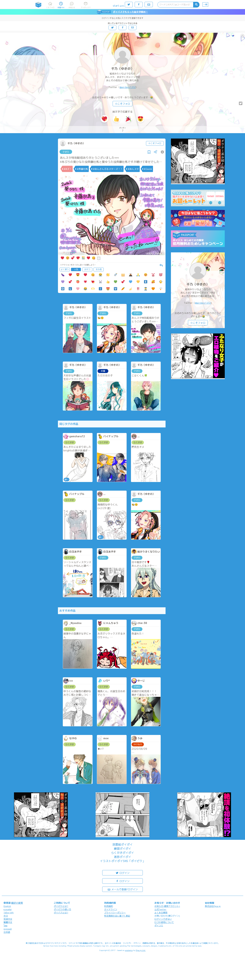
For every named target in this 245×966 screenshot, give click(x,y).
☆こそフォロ (122, 103)
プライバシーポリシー (115, 912)
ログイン (124, 873)
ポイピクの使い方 (62, 909)
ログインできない (163, 919)
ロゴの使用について (164, 922)
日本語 (7, 932)
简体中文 (8, 919)
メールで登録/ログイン (124, 889)
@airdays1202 (128, 87)
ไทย (5, 925)
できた (65, 151)
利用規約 (108, 906)
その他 (99, 269)
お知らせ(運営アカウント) (167, 906)
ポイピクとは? (61, 906)
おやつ (87, 269)
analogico (129, 950)
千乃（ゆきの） (122, 68)
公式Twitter (160, 909)
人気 (76, 269)
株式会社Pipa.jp (213, 906)
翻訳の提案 (17, 902)
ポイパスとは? (61, 912)
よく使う (65, 269)
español (7, 909)
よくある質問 (160, 912)
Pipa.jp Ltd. (141, 950)
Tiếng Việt (9, 912)
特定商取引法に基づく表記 (117, 915)
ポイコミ (158, 925)
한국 (6, 915)
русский (8, 928)
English (7, 906)
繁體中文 (8, 922)
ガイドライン (110, 909)
